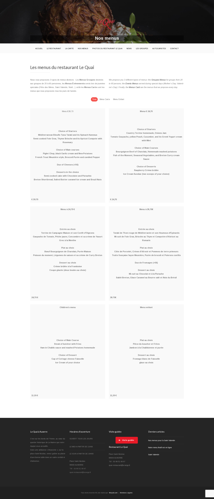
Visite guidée (128, 440)
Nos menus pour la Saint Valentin (161, 440)
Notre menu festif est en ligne (160, 448)
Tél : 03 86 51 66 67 (78, 469)
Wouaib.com (113, 493)
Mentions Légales (126, 493)
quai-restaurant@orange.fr (80, 472)
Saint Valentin (153, 455)
